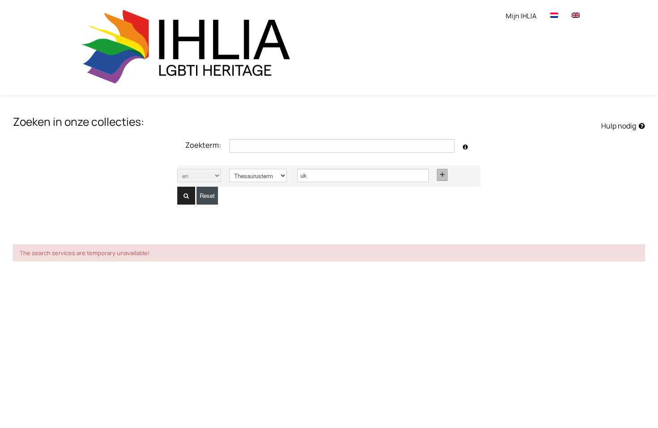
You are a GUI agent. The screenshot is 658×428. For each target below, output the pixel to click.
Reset (207, 195)
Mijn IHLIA (521, 16)
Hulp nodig (620, 126)
